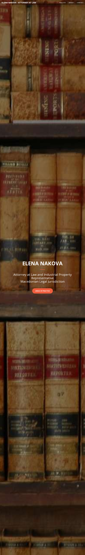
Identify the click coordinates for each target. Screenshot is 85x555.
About (71, 3)
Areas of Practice (42, 291)
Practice (62, 3)
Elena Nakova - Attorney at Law (19, 2)
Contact (80, 3)
